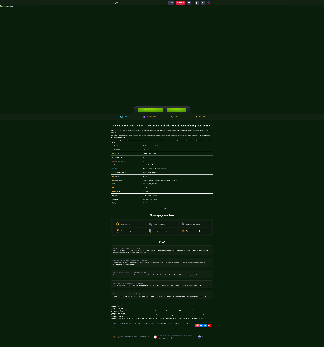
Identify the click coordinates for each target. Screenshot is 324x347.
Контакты (137, 323)
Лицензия (176, 323)
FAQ (114, 327)
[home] (115, 3)
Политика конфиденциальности (122, 323)
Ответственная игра (148, 323)
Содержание (185, 323)
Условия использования (164, 323)
